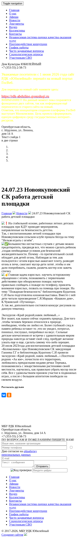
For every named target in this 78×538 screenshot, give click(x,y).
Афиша (13, 17)
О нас (12, 13)
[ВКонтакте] (4, 395)
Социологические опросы (26, 54)
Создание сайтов (12, 534)
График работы (19, 47)
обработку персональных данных (19, 453)
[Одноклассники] (9, 395)
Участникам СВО (20, 57)
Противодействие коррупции (28, 44)
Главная (14, 10)
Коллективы (17, 30)
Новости (14, 20)
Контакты (15, 34)
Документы (16, 23)
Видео (13, 27)
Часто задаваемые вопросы (26, 50)
